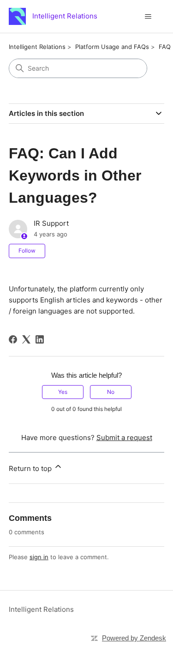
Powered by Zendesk (134, 638)
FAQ (165, 46)
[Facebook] (13, 339)
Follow (27, 250)
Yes (62, 391)
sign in (39, 557)
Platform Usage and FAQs (112, 46)
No (110, 391)
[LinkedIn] (40, 339)
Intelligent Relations (37, 46)
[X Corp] (26, 339)
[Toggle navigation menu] (147, 16)
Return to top (31, 468)
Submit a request (124, 437)
